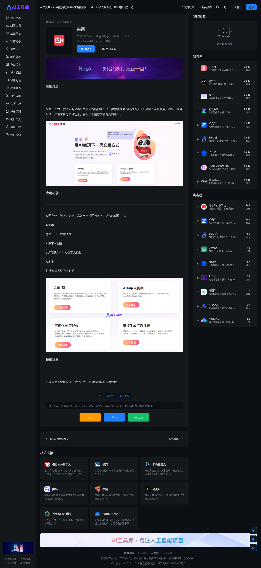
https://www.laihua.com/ (90, 41)
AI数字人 (110, 395)
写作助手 (15, 41)
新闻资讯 (15, 25)
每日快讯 (15, 135)
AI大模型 (15, 72)
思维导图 (15, 96)
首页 (58, 21)
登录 (230, 44)
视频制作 (15, 88)
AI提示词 (15, 111)
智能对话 (15, 80)
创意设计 (15, 49)
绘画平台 (15, 33)
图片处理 (15, 57)
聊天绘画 (142, 553)
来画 (77, 405)
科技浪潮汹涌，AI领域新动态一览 (114, 7)
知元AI (168, 553)
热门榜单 (12, 563)
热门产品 (15, 18)
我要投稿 (27, 558)
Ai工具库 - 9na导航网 (60, 405)
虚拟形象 (15, 127)
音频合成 (15, 103)
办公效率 (15, 64)
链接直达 (86, 49)
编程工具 (15, 119)
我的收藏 (12, 558)
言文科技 (156, 553)
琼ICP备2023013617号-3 (171, 563)
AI (99, 395)
